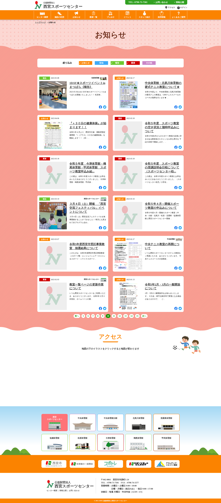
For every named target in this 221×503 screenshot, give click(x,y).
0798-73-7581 (113, 483)
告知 (101, 63)
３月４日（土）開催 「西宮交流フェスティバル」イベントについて (87, 207)
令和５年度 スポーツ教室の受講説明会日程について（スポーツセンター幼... (162, 167)
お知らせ (85, 63)
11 (114, 316)
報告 (117, 63)
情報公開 (63, 491)
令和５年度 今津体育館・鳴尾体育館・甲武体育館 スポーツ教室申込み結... (87, 167)
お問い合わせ (74, 491)
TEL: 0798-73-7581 (137, 2)
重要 (133, 63)
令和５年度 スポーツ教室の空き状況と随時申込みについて (162, 127)
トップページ (40, 22)
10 (108, 316)
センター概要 (52, 491)
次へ (144, 316)
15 (137, 316)
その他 (149, 63)
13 (126, 316)
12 (120, 316)
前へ (77, 316)
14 (131, 316)
